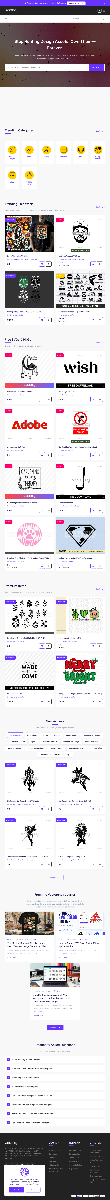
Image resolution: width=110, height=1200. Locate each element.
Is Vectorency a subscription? (25, 1087)
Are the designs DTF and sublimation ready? (32, 1114)
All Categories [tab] (15, 735)
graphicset (13, 450)
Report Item (73, 1169)
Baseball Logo (95, 1166)
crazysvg (64, 561)
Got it (16, 1190)
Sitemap (52, 1158)
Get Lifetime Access (76, 3)
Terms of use (74, 1158)
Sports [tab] (33, 742)
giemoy (63, 259)
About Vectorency (55, 1150)
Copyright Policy (75, 1165)
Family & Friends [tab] (91, 742)
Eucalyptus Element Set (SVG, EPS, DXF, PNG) (26, 638)
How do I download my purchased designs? (32, 1105)
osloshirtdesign (15, 259)
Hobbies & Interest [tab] (50, 742)
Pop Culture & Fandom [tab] (91, 735)
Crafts (21, 315)
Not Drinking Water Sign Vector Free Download (77, 447)
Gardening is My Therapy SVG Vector (22, 503)
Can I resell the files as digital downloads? (31, 1123)
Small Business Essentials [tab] (50, 755)
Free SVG (52, 1161)
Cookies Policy (75, 1161)
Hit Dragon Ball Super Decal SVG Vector (23, 801)
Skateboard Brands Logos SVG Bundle (74, 312)
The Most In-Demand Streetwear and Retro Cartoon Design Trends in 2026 (26, 945)
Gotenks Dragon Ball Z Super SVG (72, 856)
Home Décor (75, 506)
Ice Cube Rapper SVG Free (69, 256)
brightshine (65, 697)
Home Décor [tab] (97, 748)
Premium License (75, 1150)
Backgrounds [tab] (71, 735)
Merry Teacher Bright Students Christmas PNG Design (80, 694)
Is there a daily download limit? (26, 1059)
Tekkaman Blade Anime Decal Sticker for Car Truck (28, 856)
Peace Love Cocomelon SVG (70, 638)
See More (100, 131)
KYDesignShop (66, 641)
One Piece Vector (96, 1176)
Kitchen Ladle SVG (66, 503)
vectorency (14, 395)
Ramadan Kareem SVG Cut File (19, 391)
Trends (34, 939)
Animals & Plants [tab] (18, 742)
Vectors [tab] (57, 735)
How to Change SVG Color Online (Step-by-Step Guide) (79, 945)
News (58, 991)
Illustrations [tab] (32, 735)
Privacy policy (74, 1154)
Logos (72, 395)
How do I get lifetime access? (25, 1077)
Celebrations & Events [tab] (77, 748)
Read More (11, 958)
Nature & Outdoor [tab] (14, 748)
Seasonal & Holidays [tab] (71, 742)
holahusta (13, 804)
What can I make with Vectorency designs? (32, 1068)
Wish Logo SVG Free (66, 391)
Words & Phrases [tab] (56, 748)
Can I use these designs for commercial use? (32, 1096)
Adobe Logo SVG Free (16, 447)
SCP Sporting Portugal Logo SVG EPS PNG (24, 312)
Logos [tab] (68, 755)
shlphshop (13, 315)
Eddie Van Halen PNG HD (17, 256)
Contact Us (53, 1154)
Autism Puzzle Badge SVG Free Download (75, 558)
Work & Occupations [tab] (36, 748)
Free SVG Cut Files (97, 1156)
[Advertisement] (55, 107)
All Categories (54, 1165)
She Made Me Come (15, 694)
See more (54, 877)
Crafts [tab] (45, 735)
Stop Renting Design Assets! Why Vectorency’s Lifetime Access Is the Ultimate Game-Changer (51, 998)
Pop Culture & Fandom (30, 259)
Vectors (70, 450)
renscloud (64, 315)
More (33, 1190)
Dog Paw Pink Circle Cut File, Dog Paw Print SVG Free (29, 558)
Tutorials (85, 939)
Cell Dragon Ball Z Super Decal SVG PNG (74, 801)
